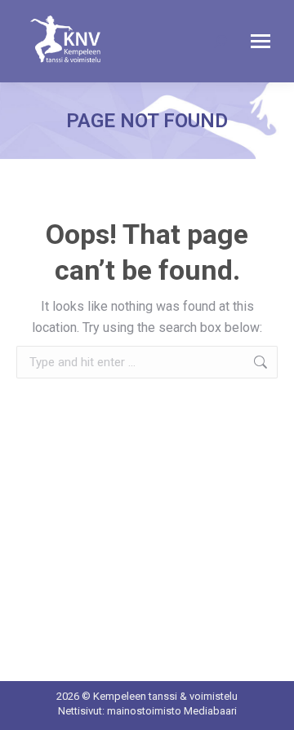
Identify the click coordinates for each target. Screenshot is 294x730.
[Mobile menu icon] (260, 41)
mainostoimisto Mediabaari (172, 711)
